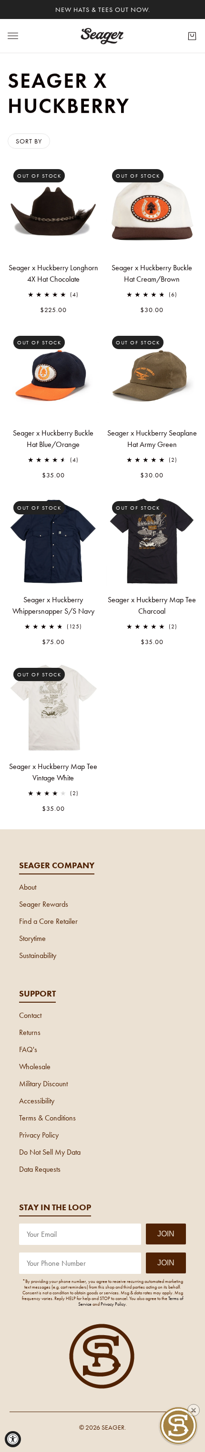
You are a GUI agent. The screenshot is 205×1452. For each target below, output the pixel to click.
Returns (30, 1032)
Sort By (29, 141)
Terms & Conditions (47, 1118)
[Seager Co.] (102, 36)
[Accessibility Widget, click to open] (13, 1439)
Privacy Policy (39, 1135)
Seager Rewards (43, 904)
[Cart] (192, 36)
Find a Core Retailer (48, 921)
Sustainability (37, 955)
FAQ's (28, 1049)
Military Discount (43, 1084)
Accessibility (36, 1101)
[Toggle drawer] (13, 36)
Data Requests (40, 1169)
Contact (30, 1015)
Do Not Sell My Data (50, 1152)
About (27, 887)
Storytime (32, 938)
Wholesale (35, 1067)
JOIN (165, 1234)
